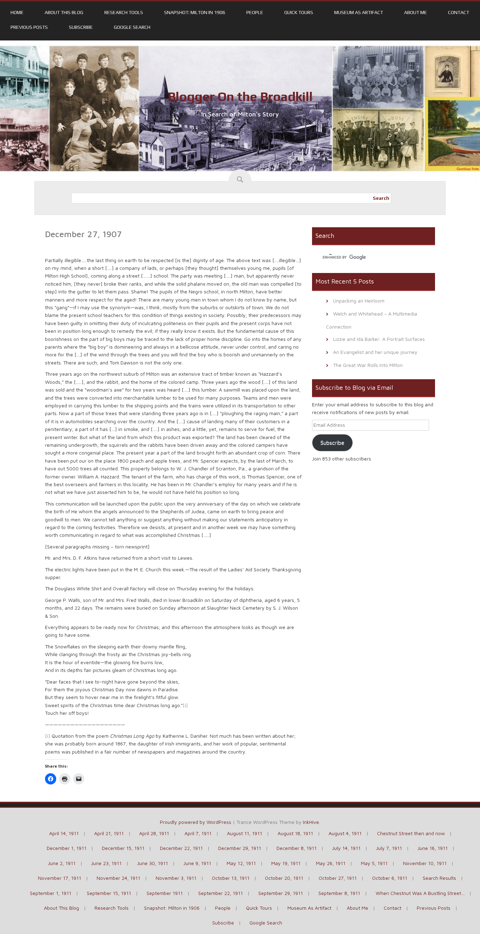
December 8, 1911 (297, 848)
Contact (458, 12)
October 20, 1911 (284, 878)
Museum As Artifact (358, 12)
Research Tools (123, 12)
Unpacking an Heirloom (358, 301)
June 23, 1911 (106, 863)
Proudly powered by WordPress (195, 822)
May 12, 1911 (241, 863)
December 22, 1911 (181, 848)
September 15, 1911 (109, 893)
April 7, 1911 (198, 833)
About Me (415, 12)
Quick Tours (298, 12)
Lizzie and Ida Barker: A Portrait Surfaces (379, 339)
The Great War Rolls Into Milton (368, 365)
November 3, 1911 (176, 878)
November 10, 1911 (425, 863)
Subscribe (81, 27)
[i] (185, 705)
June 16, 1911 (432, 848)
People (254, 12)
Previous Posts (29, 27)
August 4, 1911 (345, 833)
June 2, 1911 (62, 863)
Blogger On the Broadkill (240, 96)
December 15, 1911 (123, 848)
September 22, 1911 (220, 893)
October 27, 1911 (338, 878)
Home (17, 12)
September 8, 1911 (339, 893)
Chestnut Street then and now (411, 833)
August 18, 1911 (295, 833)
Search (381, 198)
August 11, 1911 (244, 833)
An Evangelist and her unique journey (375, 352)
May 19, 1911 (285, 863)
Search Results (439, 878)
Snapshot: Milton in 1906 (194, 12)
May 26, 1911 (330, 863)
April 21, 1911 (109, 833)
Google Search (132, 27)
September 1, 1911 (50, 893)
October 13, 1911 (230, 878)
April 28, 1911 (154, 833)
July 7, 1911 (389, 848)
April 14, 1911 (64, 833)
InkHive (311, 822)
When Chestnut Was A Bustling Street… (420, 893)
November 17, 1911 (59, 878)
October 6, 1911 (389, 878)
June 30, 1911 (152, 863)
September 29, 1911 (280, 893)
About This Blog (64, 12)
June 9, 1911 (197, 863)
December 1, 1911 (66, 848)
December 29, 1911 (239, 848)
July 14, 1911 (346, 848)
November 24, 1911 (118, 878)
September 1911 (165, 893)
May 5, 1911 (374, 863)
